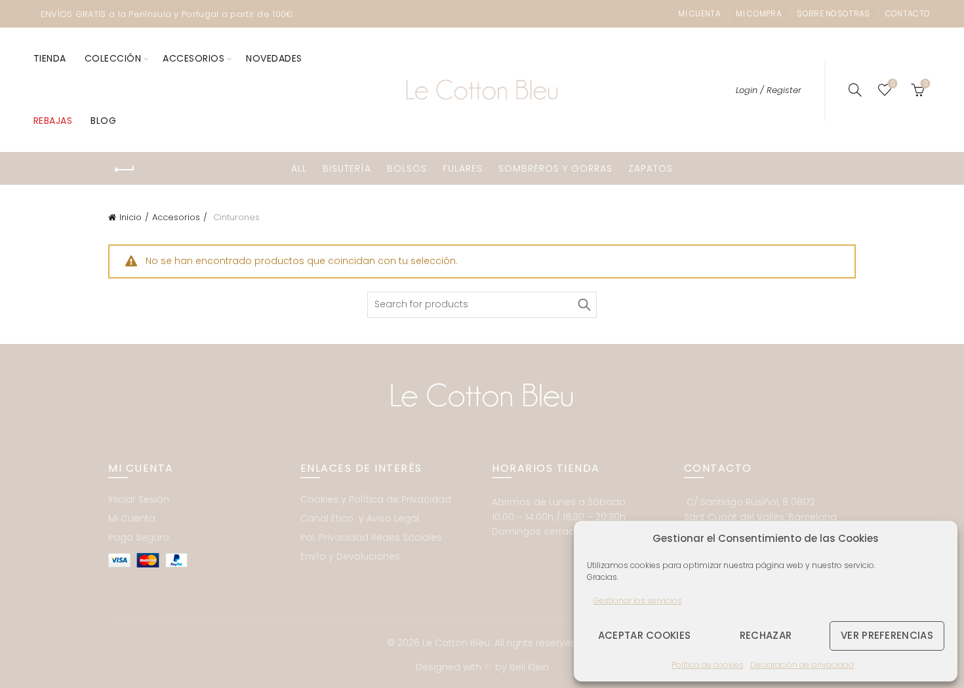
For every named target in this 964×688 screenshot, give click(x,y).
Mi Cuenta (131, 518)
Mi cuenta (699, 13)
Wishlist (892, 84)
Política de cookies (708, 664)
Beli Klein (529, 667)
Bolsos (407, 168)
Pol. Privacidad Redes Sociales (371, 537)
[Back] (124, 170)
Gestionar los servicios (637, 600)
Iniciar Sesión (138, 499)
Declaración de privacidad (802, 664)
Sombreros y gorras (555, 168)
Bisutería (347, 168)
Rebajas (53, 120)
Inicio (130, 217)
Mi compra (759, 13)
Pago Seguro (138, 537)
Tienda (49, 58)
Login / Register (768, 90)
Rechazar (766, 635)
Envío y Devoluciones (350, 556)
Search (584, 305)
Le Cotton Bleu (456, 642)
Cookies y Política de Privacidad (375, 499)
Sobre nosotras (833, 13)
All (299, 168)
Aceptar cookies (644, 635)
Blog (103, 120)
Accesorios (193, 58)
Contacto (907, 13)
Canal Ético (328, 518)
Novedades (274, 58)
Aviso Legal (393, 518)
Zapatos (650, 168)
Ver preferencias (887, 635)
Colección (113, 58)
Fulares (463, 168)
